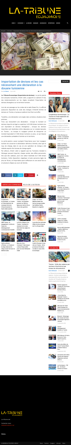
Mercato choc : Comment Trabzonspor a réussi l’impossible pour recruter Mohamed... (63, 200)
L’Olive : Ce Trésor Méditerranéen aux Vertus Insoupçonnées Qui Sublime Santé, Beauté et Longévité (38, 203)
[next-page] (5, 254)
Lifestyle (58, 443)
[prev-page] (2, 254)
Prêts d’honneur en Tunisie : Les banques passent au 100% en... (63, 136)
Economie (20, 23)
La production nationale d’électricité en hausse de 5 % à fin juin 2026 (39, 224)
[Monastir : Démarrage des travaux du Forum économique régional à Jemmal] (52, 318)
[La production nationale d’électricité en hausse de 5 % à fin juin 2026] (39, 216)
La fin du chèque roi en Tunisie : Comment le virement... (63, 168)
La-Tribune (6, 91)
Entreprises (51, 23)
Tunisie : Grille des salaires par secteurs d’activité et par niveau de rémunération (59, 266)
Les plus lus (54, 248)
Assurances (43, 23)
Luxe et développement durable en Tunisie (62, 328)
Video (63, 443)
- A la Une (9, 31)
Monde (58, 23)
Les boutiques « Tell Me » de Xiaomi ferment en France (62, 367)
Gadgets (52, 443)
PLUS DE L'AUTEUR (31, 185)
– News (13, 23)
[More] (37, 175)
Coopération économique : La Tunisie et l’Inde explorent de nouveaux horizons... (59, 116)
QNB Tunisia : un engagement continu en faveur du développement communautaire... (63, 158)
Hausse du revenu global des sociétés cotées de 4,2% (62, 238)
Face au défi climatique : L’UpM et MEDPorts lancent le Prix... (63, 229)
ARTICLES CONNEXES (11, 185)
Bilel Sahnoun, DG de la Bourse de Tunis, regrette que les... (63, 337)
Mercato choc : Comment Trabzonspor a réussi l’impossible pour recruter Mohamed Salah (23, 247)
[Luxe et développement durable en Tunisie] (52, 328)
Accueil (3, 31)
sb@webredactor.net (7, 425)
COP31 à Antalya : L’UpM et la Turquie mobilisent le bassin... (63, 220)
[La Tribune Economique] (35, 10)
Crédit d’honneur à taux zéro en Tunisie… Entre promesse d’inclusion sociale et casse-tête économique (38, 247)
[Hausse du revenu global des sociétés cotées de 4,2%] (52, 238)
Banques (35, 23)
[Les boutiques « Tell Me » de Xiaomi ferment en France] (52, 367)
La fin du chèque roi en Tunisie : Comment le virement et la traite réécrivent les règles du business (23, 226)
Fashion (47, 443)
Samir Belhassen (53, 121)
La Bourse (29, 23)
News (41, 443)
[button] (67, 23)
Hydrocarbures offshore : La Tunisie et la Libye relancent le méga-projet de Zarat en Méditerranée (8, 247)
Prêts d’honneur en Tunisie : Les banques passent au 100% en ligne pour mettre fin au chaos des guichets (23, 203)
